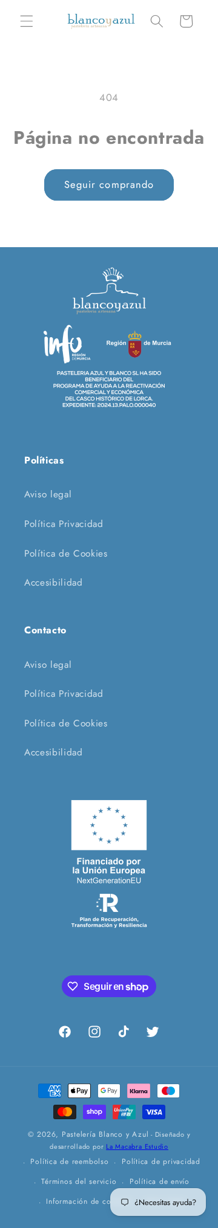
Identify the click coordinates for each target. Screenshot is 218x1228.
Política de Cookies (66, 553)
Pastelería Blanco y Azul (105, 1134)
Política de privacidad (161, 1161)
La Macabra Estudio (137, 1146)
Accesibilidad (53, 582)
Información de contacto (89, 1201)
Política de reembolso (69, 1161)
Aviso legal (47, 494)
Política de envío (160, 1181)
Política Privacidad (64, 524)
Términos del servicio (78, 1181)
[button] (26, 21)
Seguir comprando (109, 184)
